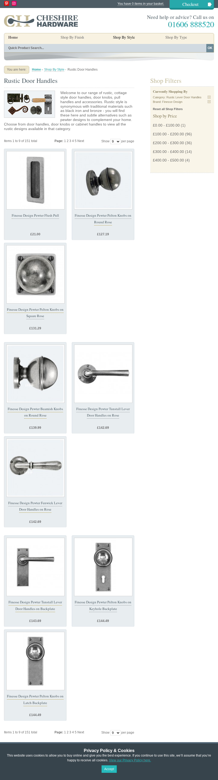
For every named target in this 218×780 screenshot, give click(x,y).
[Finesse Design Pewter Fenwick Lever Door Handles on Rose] (35, 468)
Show (105, 141)
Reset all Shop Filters (168, 109)
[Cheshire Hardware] (41, 21)
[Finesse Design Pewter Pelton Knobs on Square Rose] (35, 274)
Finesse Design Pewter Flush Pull (35, 215)
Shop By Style (54, 69)
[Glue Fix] (35, 180)
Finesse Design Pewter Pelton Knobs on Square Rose (35, 312)
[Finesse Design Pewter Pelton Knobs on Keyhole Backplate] (103, 567)
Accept (109, 769)
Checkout (190, 4)
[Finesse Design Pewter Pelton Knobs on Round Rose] (103, 180)
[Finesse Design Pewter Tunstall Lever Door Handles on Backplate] (35, 567)
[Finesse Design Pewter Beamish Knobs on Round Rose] (35, 374)
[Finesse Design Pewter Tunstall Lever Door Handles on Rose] (103, 374)
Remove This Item (209, 97)
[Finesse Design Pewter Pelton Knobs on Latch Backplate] (35, 661)
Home (13, 37)
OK (210, 48)
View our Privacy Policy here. (130, 760)
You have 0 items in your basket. (141, 4)
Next (80, 141)
